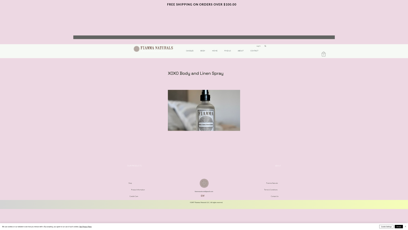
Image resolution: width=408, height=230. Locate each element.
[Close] (405, 226)
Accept (399, 227)
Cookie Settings (386, 227)
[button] (324, 54)
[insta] (202, 196)
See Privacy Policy (85, 227)
